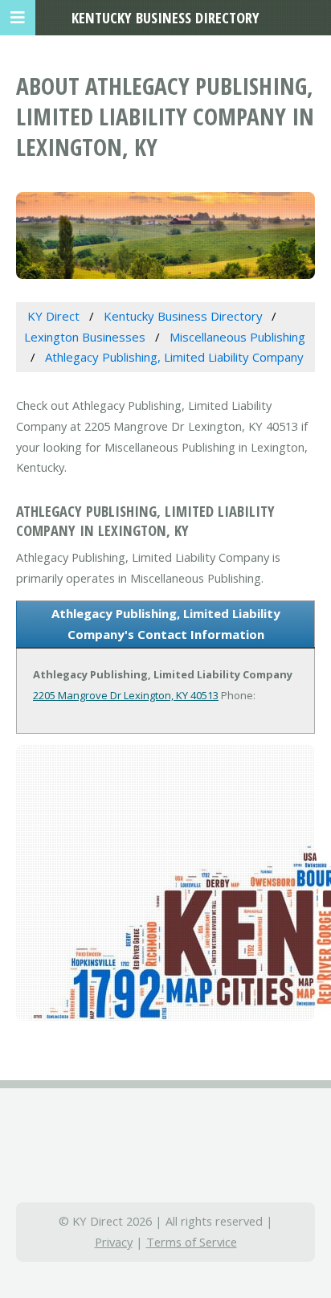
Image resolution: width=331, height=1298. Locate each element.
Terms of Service (191, 1242)
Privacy (114, 1242)
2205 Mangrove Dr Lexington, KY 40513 (126, 695)
